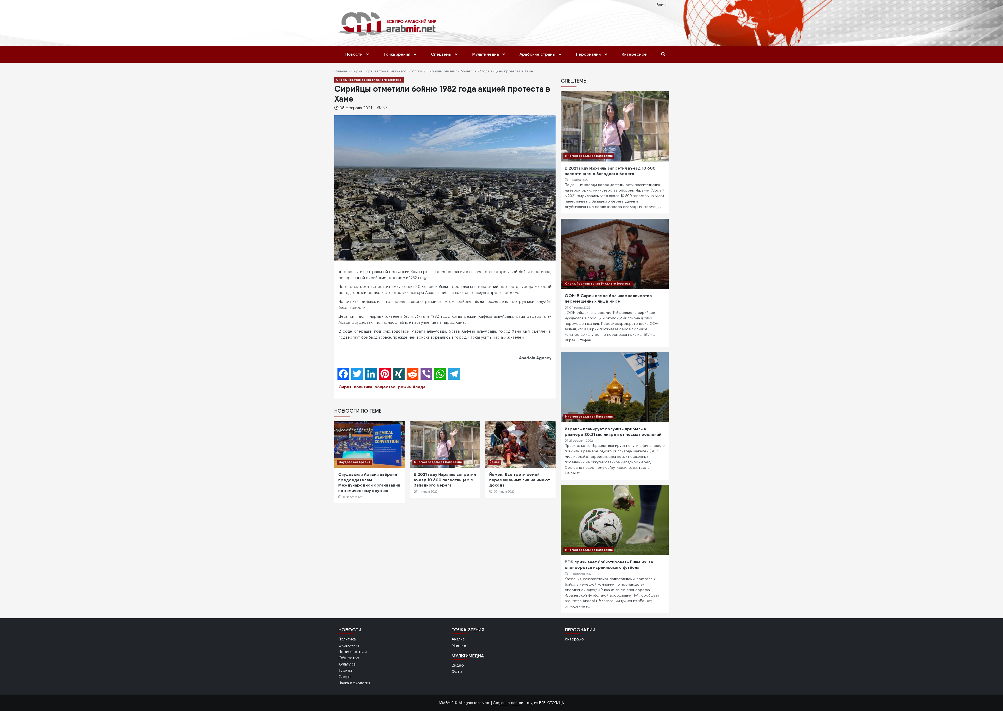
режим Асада (411, 387)
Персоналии (588, 54)
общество (385, 387)
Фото (457, 671)
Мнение (459, 645)
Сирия (345, 387)
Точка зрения (396, 54)
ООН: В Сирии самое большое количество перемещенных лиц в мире (608, 298)
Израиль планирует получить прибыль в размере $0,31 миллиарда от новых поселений (613, 431)
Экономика (349, 645)
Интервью (574, 639)
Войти (661, 5)
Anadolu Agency (535, 357)
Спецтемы (441, 54)
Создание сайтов (508, 703)
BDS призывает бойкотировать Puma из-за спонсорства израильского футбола (609, 564)
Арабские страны (537, 54)
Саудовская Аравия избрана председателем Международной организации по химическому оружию (369, 482)
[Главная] (388, 23)
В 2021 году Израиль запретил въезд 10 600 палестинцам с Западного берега (445, 480)
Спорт (345, 676)
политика (363, 387)
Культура (347, 664)
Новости (354, 54)
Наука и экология (354, 682)
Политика (347, 639)
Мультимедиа (485, 54)
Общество (349, 657)
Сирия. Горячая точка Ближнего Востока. (387, 71)
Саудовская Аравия (354, 462)
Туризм (345, 670)
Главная (341, 71)
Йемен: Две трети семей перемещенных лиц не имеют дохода (519, 480)
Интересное (634, 54)
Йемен (494, 462)
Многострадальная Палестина (438, 462)
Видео (458, 665)
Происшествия (353, 651)
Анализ (458, 639)
